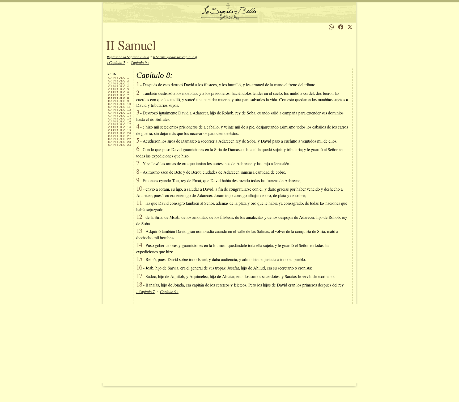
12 (119, 109)
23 (119, 141)
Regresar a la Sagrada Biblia (128, 57)
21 (119, 136)
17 (119, 124)
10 (119, 103)
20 (119, 133)
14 (119, 115)
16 (119, 121)
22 (119, 139)
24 (119, 144)
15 (119, 118)
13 (119, 112)
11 (119, 106)
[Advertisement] (229, 343)
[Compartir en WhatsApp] (331, 26)
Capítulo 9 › (140, 63)
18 (119, 127)
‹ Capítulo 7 (116, 63)
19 (119, 130)
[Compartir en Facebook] (340, 26)
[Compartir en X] (349, 26)
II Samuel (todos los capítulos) (175, 57)
